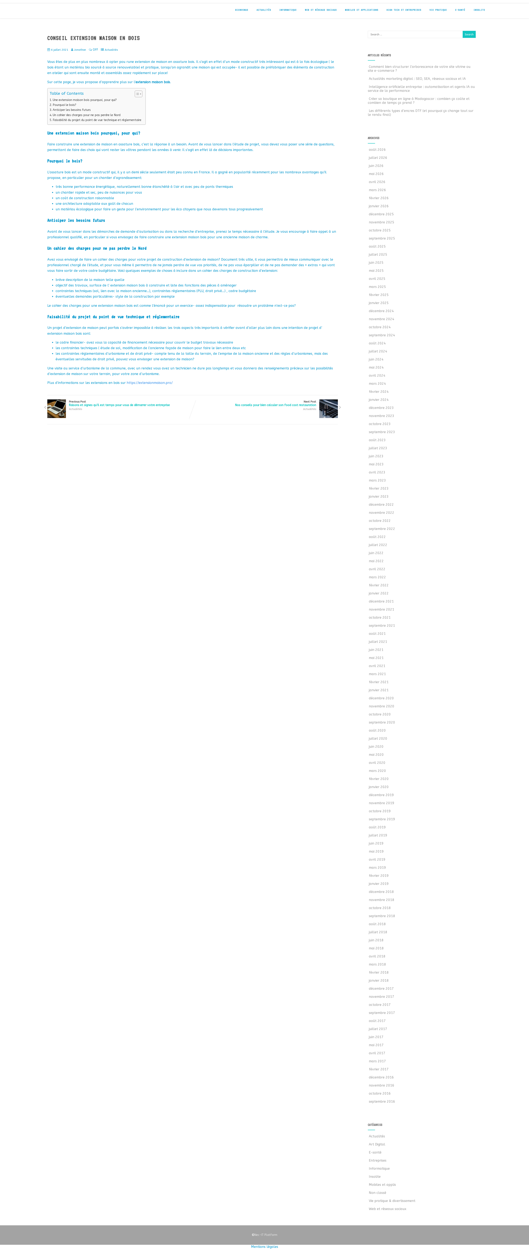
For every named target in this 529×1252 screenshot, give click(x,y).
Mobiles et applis (382, 1185)
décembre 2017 (381, 989)
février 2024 (379, 392)
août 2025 (377, 246)
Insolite (479, 9)
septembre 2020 (382, 722)
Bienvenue (241, 9)
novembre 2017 (381, 997)
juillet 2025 (378, 254)
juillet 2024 (378, 351)
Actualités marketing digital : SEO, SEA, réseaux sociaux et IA (417, 79)
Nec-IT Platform (264, 1235)
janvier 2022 (379, 593)
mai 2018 (376, 948)
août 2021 (377, 634)
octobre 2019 (380, 811)
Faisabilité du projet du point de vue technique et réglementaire (97, 120)
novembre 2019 (381, 803)
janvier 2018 (379, 980)
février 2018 (379, 972)
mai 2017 (376, 1045)
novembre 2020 (381, 706)
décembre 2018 (381, 892)
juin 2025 (376, 263)
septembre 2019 (382, 819)
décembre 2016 (381, 1077)
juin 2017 (376, 1037)
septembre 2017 (382, 1013)
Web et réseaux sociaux (321, 9)
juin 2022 (376, 553)
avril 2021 (377, 666)
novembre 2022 (381, 513)
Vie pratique (438, 9)
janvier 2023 (379, 496)
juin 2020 (376, 747)
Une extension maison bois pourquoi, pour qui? (85, 100)
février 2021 (379, 682)
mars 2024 (377, 384)
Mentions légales (264, 1247)
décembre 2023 (381, 408)
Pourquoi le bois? (64, 105)
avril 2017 (377, 1053)
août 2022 (377, 537)
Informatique (288, 9)
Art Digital (377, 1144)
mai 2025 (376, 271)
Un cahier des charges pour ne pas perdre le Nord (86, 115)
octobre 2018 (380, 908)
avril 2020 (377, 763)
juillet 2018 (378, 932)
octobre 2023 (380, 424)
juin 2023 (376, 456)
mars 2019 (377, 868)
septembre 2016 (382, 1101)
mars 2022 (377, 577)
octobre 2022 (380, 521)
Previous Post (119, 403)
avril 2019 (377, 859)
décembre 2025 (381, 214)
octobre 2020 (380, 714)
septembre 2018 (382, 916)
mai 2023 (376, 464)
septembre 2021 (382, 626)
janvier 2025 (379, 303)
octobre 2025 (380, 230)
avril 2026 (377, 182)
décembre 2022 (381, 505)
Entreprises (377, 1160)
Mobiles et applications (361, 9)
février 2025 (379, 295)
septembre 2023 (382, 432)
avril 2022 (377, 569)
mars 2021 (377, 674)
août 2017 (377, 1021)
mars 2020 (377, 771)
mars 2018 (377, 964)
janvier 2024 (379, 400)
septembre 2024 (382, 335)
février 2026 (379, 198)
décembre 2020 (381, 698)
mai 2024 (376, 367)
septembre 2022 (382, 529)
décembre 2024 (381, 311)
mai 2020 (376, 755)
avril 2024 (377, 375)
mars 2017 (377, 1061)
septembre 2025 (382, 238)
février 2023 (379, 488)
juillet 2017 (378, 1029)
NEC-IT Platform (74, 12)
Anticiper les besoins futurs (72, 110)
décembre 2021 (381, 601)
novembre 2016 (381, 1085)
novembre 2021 (381, 609)
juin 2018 (376, 940)
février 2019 (379, 876)
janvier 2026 (379, 206)
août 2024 (377, 343)
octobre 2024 (380, 327)
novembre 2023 (381, 416)
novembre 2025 (381, 222)
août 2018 (377, 924)
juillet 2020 (378, 738)
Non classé (377, 1193)
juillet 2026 (378, 158)
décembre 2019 (381, 795)
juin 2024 (376, 359)
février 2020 (379, 779)
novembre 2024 (381, 319)
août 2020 (377, 730)
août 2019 (377, 827)
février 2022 (379, 585)
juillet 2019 (378, 835)
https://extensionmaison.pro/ (150, 383)
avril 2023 (377, 472)
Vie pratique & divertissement (392, 1201)
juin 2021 (376, 650)
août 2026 (377, 150)
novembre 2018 (381, 900)
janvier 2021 (379, 690)
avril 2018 (377, 956)
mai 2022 (376, 561)
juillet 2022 (378, 545)
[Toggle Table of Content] (136, 93)
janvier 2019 (379, 884)
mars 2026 (377, 190)
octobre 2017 (380, 1005)
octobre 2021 (380, 617)
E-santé (460, 9)
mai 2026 (376, 174)
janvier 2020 (379, 787)
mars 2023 (377, 480)
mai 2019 (376, 851)
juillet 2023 (378, 448)
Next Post (275, 403)
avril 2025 (377, 279)
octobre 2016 (380, 1093)
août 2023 (377, 440)
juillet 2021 (378, 642)
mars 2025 (377, 287)
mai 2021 (376, 658)
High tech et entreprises (404, 9)
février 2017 (379, 1069)
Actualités (264, 9)
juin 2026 (376, 166)
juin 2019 (376, 843)
